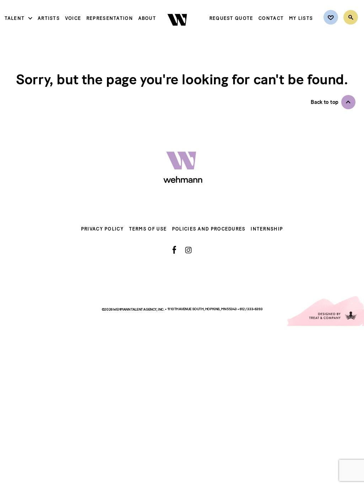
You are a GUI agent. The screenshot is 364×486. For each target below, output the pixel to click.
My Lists (301, 18)
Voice (73, 18)
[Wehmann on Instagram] (188, 250)
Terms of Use (148, 229)
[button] (333, 102)
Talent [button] (15, 18)
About (147, 18)
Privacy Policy (102, 229)
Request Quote (231, 18)
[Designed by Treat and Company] (325, 311)
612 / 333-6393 (251, 309)
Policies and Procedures (209, 229)
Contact (271, 18)
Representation (109, 18)
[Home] (178, 31)
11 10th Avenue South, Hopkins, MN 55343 (202, 309)
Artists (49, 18)
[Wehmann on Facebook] (174, 250)
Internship (267, 229)
